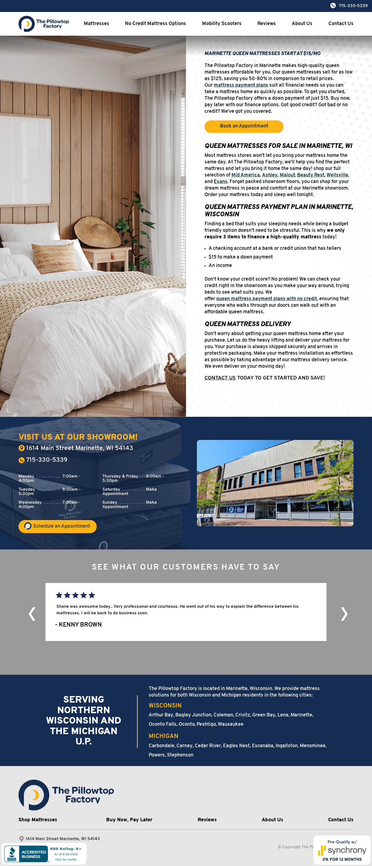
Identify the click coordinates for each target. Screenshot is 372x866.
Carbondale (161, 746)
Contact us (220, 378)
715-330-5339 (47, 460)
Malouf (287, 175)
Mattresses (96, 24)
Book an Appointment (244, 126)
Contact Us (340, 24)
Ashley (270, 175)
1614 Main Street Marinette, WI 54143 (79, 448)
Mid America (245, 175)
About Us (302, 24)
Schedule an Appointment (61, 526)
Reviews (266, 24)
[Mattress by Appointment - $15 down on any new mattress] (66, 795)
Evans (220, 182)
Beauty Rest (310, 175)
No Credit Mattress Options (155, 24)
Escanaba (262, 746)
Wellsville (337, 175)
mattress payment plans (241, 85)
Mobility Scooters (222, 24)
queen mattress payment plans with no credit (266, 299)
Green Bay (263, 715)
